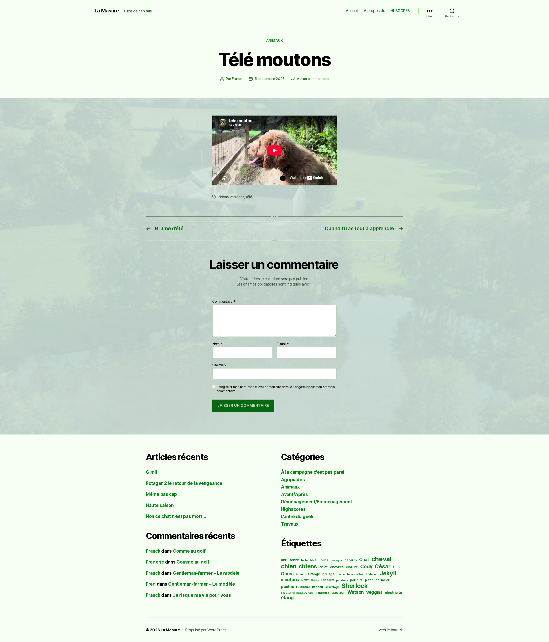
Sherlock (355, 585)
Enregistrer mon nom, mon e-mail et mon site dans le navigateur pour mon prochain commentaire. (276, 389)
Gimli (151, 472)
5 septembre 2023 (270, 79)
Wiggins (374, 592)
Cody (366, 566)
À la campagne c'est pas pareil (313, 472)
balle (304, 560)
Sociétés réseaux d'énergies (297, 593)
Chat (364, 559)
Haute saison (160, 505)
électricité (393, 593)
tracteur (338, 593)
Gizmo (300, 574)
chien (289, 566)
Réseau (317, 587)
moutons (237, 197)
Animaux (274, 40)
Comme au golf (189, 551)
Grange (314, 574)
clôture (352, 567)
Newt (305, 580)
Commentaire (223, 302)
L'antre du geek (297, 516)
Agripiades (293, 479)
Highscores (293, 509)
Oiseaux (327, 580)
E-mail (283, 344)
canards (351, 560)
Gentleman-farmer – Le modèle (206, 573)
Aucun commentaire (313, 79)
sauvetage (332, 587)
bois (313, 560)
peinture (356, 580)
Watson (355, 592)
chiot (323, 567)
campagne (336, 560)
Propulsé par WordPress (205, 630)
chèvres (337, 567)
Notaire (315, 580)
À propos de (374, 10)
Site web (219, 365)
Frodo (397, 567)
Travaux (290, 524)
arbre (294, 560)
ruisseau (303, 587)
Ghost (287, 573)
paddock (342, 580)
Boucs (323, 560)
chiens (223, 197)
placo (369, 580)
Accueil (352, 10)
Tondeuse (322, 592)
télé (249, 197)
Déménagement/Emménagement (316, 501)
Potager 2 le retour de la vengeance (184, 483)
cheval (381, 559)
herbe (341, 574)
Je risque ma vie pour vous (202, 595)
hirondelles (355, 574)
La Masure (106, 10)
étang (287, 597)
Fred (151, 584)
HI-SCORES (400, 10)
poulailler (382, 580)
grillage (328, 574)
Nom (217, 344)
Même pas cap (161, 494)
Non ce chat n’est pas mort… (176, 516)
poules (287, 586)
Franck (237, 79)
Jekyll (388, 573)
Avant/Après (294, 494)
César (383, 566)
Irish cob (371, 574)
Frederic (155, 562)
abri (284, 560)
